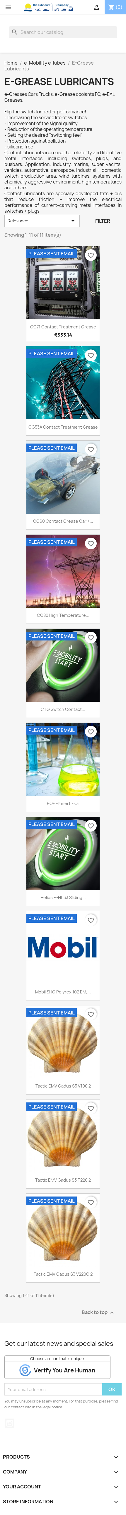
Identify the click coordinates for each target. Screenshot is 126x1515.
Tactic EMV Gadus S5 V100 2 (63, 1086)
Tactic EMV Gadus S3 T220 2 (63, 1180)
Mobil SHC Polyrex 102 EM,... (63, 992)
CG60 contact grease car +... (63, 521)
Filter (102, 221)
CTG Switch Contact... (63, 709)
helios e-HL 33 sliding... (63, 897)
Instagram (9, 1423)
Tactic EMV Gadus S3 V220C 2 (63, 1274)
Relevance (42, 220)
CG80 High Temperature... (63, 615)
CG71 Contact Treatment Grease (63, 327)
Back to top (98, 1312)
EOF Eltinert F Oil (63, 803)
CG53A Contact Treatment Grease (63, 427)
